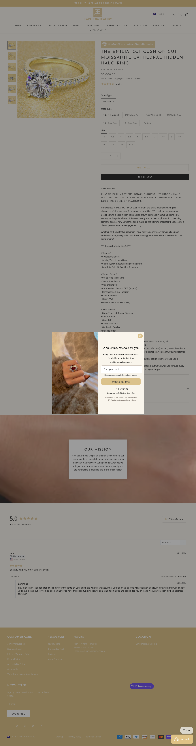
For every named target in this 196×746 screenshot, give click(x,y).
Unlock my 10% (121, 381)
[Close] (140, 336)
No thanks (121, 388)
